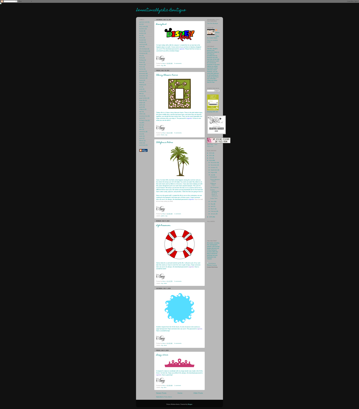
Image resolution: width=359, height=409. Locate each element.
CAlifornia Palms (164, 142)
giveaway (142, 71)
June (212, 201)
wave (165, 345)
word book (142, 145)
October (213, 167)
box (140, 35)
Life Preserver (163, 225)
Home (180, 393)
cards (141, 46)
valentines (142, 131)
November (214, 165)
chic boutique (143, 49)
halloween (142, 78)
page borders (143, 98)
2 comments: (178, 281)
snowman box (143, 116)
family (141, 58)
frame (162, 135)
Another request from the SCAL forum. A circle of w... (214, 193)
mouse (141, 96)
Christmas (142, 53)
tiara (165, 387)
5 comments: (178, 63)
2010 (211, 160)
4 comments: (178, 133)
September (214, 170)
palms (162, 216)
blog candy (142, 26)
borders (141, 33)
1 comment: (178, 214)
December (214, 162)
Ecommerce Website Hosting (212, 267)
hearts (141, 80)
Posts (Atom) (168, 397)
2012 (211, 155)
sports (141, 118)
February (213, 211)
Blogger (190, 404)
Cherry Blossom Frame (167, 75)
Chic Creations (143, 51)
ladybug (141, 84)
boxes (141, 37)
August (213, 172)
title (165, 65)
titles (140, 129)
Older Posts (198, 393)
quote (141, 107)
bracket (141, 40)
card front (142, 44)
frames (141, 69)
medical (141, 91)
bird (140, 24)
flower (141, 62)
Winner (141, 140)
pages (141, 102)
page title (142, 100)
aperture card (143, 22)
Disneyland (161, 24)
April (212, 206)
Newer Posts (161, 393)
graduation (142, 75)
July (212, 175)
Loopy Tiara (162, 355)
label (140, 82)
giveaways (142, 73)
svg (162, 65)
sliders (141, 113)
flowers (141, 64)
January (213, 214)
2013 (211, 153)
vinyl (140, 134)
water (165, 283)
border (141, 31)
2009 (211, 217)
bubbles (141, 42)
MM (140, 93)
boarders (142, 28)
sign (140, 111)
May (212, 204)
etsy (140, 55)
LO (140, 87)
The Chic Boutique (212, 23)
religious (141, 109)
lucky (140, 89)
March (213, 209)
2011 (210, 158)
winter (141, 143)
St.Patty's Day (143, 120)
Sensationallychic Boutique (161, 10)
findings (141, 60)
